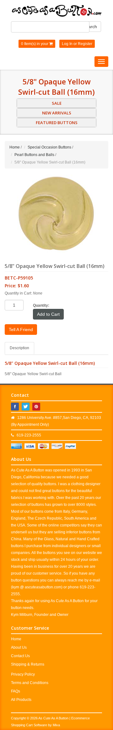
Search (90, 26)
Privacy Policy (23, 674)
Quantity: (41, 305)
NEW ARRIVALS (56, 113)
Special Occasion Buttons (49, 147)
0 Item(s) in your (35, 44)
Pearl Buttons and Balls (34, 155)
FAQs (15, 691)
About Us (19, 647)
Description (19, 348)
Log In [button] (67, 44)
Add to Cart (48, 314)
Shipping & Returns (27, 664)
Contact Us (20, 656)
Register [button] (85, 44)
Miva (56, 725)
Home (14, 147)
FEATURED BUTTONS (57, 122)
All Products (21, 699)
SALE (57, 103)
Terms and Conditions (29, 683)
